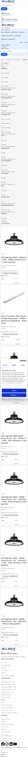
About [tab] (23, 365)
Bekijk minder (11, 88)
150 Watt (3, 81)
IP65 (2, 178)
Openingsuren (5, 678)
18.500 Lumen (4, 123)
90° (2, 153)
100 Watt (3, 77)
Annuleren (4, 222)
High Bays (3, 673)
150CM (3, 111)
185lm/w (3, 94)
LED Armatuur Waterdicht (7, 675)
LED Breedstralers (5, 665)
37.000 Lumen (4, 132)
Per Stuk (16, 283)
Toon (3, 220)
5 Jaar (3, 218)
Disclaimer (3, 729)
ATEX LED (3, 662)
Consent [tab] (5, 365)
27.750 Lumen (4, 127)
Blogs (3, 700)
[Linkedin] (11, 744)
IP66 (2, 182)
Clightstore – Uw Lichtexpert (13, 747)
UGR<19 (3, 165)
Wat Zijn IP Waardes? (6, 705)
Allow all (14, 390)
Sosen (2, 140)
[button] (10, 273)
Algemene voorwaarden (7, 724)
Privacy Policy (4, 726)
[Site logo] (8, 1)
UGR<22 (3, 170)
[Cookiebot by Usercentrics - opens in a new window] (20, 361)
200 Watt (3, 86)
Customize (13, 395)
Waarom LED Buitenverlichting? (9, 712)
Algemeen (4, 715)
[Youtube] (15, 744)
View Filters (6, 223)
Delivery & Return (5, 719)
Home (3, 59)
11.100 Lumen (4, 119)
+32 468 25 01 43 (5, 738)
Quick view (3, 254)
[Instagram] (7, 744)
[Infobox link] (14, 652)
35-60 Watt (4, 73)
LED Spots (3, 668)
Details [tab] (14, 365)
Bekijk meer (4, 88)
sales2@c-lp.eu (5, 741)
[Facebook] (3, 744)
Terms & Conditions (6, 732)
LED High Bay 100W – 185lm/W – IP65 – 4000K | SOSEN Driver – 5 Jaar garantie (14, 259)
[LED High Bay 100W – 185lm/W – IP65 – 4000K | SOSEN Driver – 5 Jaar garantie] (14, 239)
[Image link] (8, 649)
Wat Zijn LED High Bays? (7, 707)
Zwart (2, 190)
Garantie (3, 721)
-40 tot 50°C (4, 210)
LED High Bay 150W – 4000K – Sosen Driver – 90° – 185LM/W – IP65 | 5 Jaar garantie (13, 621)
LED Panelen (4, 670)
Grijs (2, 195)
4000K (3, 102)
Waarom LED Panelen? (7, 710)
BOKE (2, 144)
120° (2, 157)
